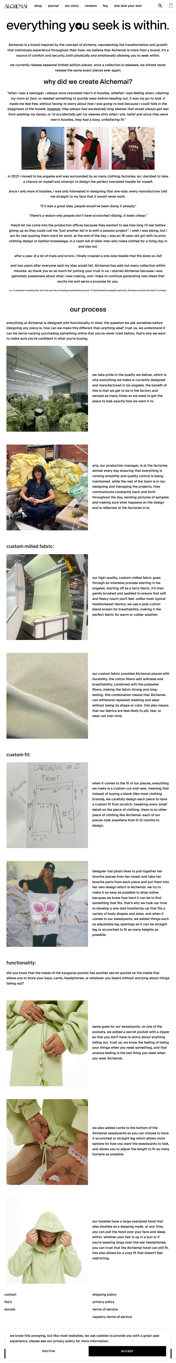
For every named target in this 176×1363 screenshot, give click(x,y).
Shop (38, 6)
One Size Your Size (128, 6)
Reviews (91, 6)
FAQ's (8, 1302)
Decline (48, 1351)
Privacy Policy (103, 1302)
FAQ (105, 6)
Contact (10, 1295)
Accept (127, 1351)
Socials (9, 1309)
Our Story (72, 6)
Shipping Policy (105, 1295)
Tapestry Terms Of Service (112, 1317)
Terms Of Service (105, 1309)
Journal (53, 6)
